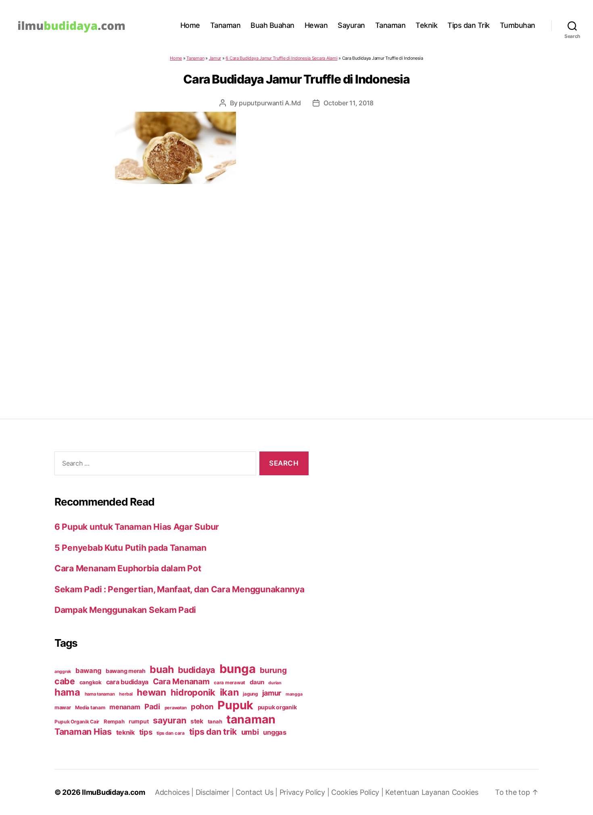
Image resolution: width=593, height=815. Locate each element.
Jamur (215, 58)
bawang (88, 671)
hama (67, 692)
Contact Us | (258, 792)
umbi (250, 731)
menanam (124, 707)
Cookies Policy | (358, 792)
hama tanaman (100, 694)
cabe (64, 681)
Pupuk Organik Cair (76, 722)
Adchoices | (175, 792)
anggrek (62, 671)
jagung (250, 694)
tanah (215, 721)
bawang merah (126, 670)
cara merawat (229, 682)
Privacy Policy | (305, 792)
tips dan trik (213, 732)
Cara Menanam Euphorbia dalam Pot (127, 568)
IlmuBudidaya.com (113, 792)
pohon (202, 706)
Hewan (316, 25)
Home (190, 25)
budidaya (196, 670)
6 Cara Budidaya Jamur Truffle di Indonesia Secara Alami (281, 58)
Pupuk (235, 705)
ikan (229, 692)
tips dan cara (171, 733)
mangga (294, 694)
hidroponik (193, 692)
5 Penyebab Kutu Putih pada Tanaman (130, 548)
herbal (125, 694)
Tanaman (225, 25)
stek (196, 721)
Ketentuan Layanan (418, 792)
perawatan (176, 708)
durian (274, 682)
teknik (125, 732)
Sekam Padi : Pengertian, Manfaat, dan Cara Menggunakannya (179, 589)
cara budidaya (127, 682)
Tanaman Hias (83, 731)
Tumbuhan (517, 25)
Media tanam (90, 707)
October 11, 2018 (349, 103)
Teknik (426, 25)
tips (145, 731)
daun (257, 682)
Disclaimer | (216, 792)
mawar (62, 707)
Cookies (465, 792)
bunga (237, 669)
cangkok (90, 682)
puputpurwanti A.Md (270, 103)
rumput (138, 721)
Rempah (114, 721)
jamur (272, 693)
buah (161, 669)
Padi (152, 706)
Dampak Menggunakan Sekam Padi (125, 610)
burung (273, 670)
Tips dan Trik (468, 25)
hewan (151, 692)
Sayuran (351, 25)
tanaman (251, 719)
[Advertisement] (296, 285)
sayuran (169, 720)
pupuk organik (277, 707)
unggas (274, 732)
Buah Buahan (272, 25)
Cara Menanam (181, 681)
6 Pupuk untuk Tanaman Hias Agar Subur (136, 527)
